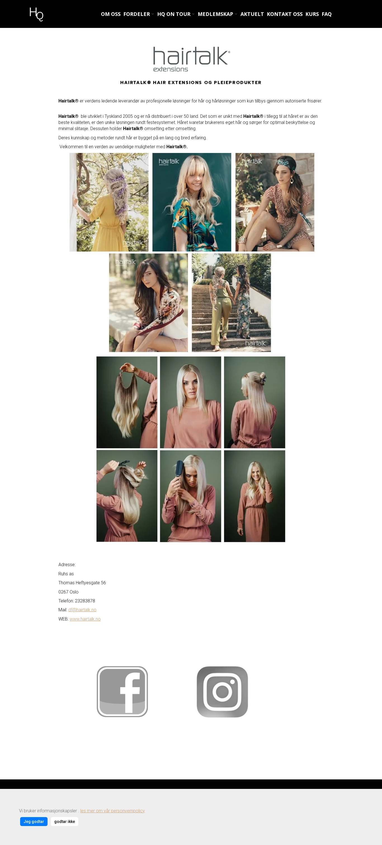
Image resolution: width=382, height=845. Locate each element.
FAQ (327, 14)
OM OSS (111, 14)
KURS (312, 14)
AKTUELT (252, 14)
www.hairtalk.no (85, 619)
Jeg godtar (33, 821)
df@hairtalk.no (82, 609)
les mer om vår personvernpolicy (112, 810)
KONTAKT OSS (285, 14)
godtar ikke (64, 821)
